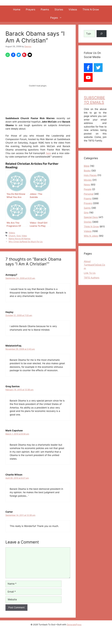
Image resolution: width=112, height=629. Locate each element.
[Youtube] (88, 77)
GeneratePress (74, 624)
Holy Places (90, 175)
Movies (88, 180)
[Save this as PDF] (24, 55)
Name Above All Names (19, 238)
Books (87, 170)
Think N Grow (90, 9)
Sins (86, 212)
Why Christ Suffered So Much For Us (26, 241)
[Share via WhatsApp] (7, 55)
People (87, 189)
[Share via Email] (30, 55)
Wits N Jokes (91, 236)
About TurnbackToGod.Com (94, 265)
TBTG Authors (91, 277)
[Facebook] (88, 67)
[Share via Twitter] (19, 55)
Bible (86, 166)
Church (12, 236)
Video (24, 236)
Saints (87, 208)
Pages (54, 17)
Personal (88, 194)
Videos (73, 9)
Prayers (30, 9)
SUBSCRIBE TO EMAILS (94, 100)
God (18, 236)
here (48, 153)
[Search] (102, 33)
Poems (45, 9)
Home (16, 9)
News (87, 184)
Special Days (91, 217)
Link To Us (89, 273)
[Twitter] (98, 67)
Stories (58, 9)
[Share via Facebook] (13, 55)
